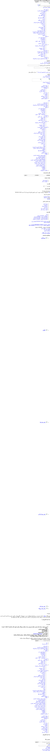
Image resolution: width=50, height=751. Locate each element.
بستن (49, 100)
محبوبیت (46, 205)
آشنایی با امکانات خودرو (40, 161)
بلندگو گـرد (43, 39)
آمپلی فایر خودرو (41, 156)
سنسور (43, 24)
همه (47, 214)
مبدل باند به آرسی (41, 34)
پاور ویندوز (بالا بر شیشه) (40, 45)
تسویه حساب (42, 90)
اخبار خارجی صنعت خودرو (40, 162)
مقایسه (46, 731)
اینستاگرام (43, 238)
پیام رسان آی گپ (41, 514)
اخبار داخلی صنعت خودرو (40, 163)
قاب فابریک (42, 28)
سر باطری (43, 23)
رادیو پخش (45, 50)
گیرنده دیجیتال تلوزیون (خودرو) (39, 31)
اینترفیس (43, 14)
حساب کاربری (42, 91)
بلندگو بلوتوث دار (41, 37)
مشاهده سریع (47, 230)
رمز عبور (48, 67)
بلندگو (46, 36)
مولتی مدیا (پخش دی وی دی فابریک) (40, 58)
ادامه (49, 74)
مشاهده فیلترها (47, 196)
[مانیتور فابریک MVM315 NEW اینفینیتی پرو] (41, 221)
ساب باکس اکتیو (42, 55)
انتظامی (43, 169)
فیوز (44, 25)
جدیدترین (46, 207)
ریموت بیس (42, 21)
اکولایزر (43, 11)
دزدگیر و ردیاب (45, 44)
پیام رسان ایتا (42, 422)
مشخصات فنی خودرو (40, 164)
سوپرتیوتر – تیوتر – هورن (40, 41)
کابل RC (43, 29)
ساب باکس (43, 53)
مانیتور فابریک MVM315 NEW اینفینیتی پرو (39, 225)
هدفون (43, 35)
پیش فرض (45, 203)
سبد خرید (43, 89)
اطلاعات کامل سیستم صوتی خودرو (38, 159)
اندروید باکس (42, 13)
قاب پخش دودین (42, 27)
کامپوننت (46, 57)
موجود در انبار (45, 181)
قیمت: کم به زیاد (44, 208)
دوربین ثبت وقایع (41, 20)
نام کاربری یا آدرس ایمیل (44, 65)
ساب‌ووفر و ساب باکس (40, 158)
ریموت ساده (42, 49)
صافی (25, 175)
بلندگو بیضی (42, 38)
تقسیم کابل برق (42, 15)
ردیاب (44, 46)
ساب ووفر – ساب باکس (43, 52)
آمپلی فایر (46, 9)
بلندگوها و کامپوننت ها (40, 157)
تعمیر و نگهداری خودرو (40, 165)
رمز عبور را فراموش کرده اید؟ (44, 72)
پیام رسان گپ (42, 606)
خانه (49, 192)
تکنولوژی (43, 166)
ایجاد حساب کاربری (44, 63)
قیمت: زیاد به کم (44, 209)
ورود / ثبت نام (45, 732)
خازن (44, 16)
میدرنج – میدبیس (41, 43)
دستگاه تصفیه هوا (41, 17)
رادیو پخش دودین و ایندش (42, 51)
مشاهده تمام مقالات (46, 232)
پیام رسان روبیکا (42, 608)
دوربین (43, 18)
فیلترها (48, 198)
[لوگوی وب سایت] (45, 5)
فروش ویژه (45, 180)
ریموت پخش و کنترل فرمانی (39, 22)
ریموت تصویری (42, 48)
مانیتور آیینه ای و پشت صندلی (39, 32)
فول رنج (43, 42)
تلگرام (44, 330)
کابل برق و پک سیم (41, 30)
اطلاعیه (43, 168)
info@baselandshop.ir (37, 633)
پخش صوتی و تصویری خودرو (39, 155)
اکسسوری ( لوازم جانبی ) (42, 10)
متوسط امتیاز (45, 206)
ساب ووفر (43, 56)
